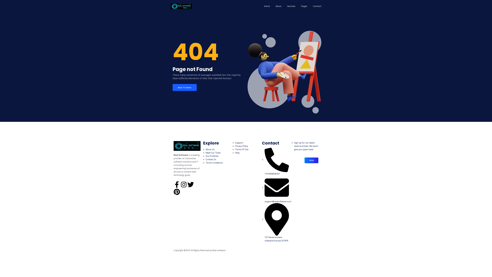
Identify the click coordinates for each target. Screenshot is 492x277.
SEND (311, 160)
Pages (304, 6)
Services (291, 6)
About (278, 6)
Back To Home (184, 87)
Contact (317, 6)
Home (267, 6)
